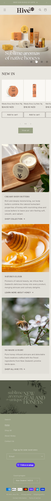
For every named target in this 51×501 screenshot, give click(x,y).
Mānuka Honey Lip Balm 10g (33, 104)
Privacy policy (26, 494)
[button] (4, 9)
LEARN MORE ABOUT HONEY (18, 292)
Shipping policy (39, 494)
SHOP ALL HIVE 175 (13, 369)
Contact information (20, 498)
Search (8, 419)
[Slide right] (30, 123)
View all (25, 130)
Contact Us (9, 441)
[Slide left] (20, 123)
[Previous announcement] (4, 2)
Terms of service (35, 498)
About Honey (10, 436)
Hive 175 (16, 494)
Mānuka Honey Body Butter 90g (12, 104)
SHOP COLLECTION (13, 219)
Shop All (8, 430)
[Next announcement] (46, 2)
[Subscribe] (41, 456)
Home (7, 425)
